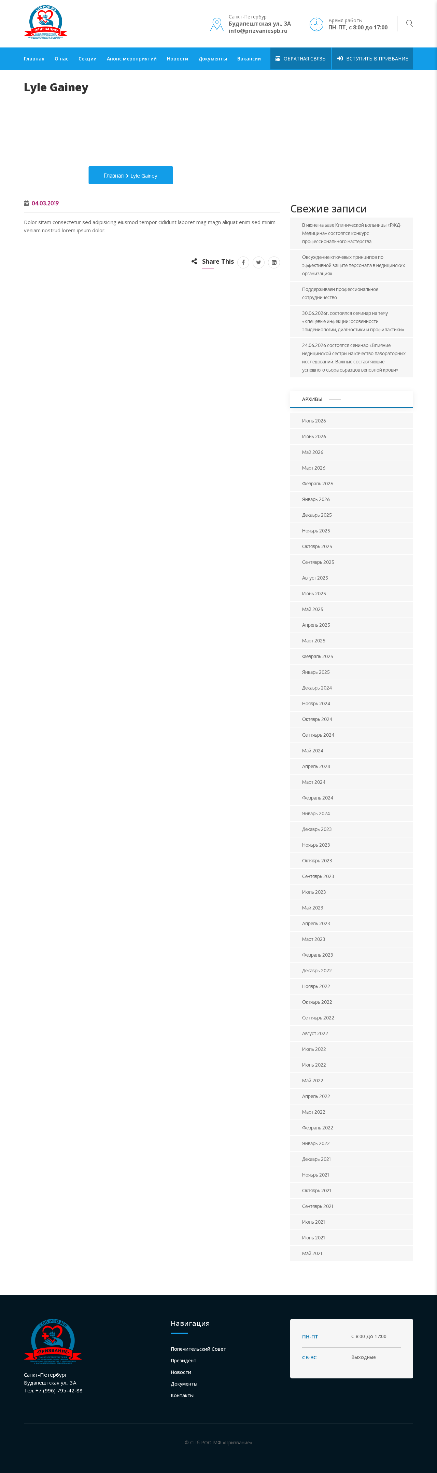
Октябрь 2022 (317, 1002)
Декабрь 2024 (317, 688)
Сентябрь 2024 (318, 735)
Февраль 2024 (317, 798)
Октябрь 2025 (317, 546)
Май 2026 (312, 452)
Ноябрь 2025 (316, 531)
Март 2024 (313, 782)
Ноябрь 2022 (316, 986)
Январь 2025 (316, 672)
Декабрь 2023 (317, 829)
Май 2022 (312, 1080)
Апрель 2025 (316, 625)
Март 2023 (313, 939)
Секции (88, 58)
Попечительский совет (198, 1349)
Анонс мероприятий (132, 58)
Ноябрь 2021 (315, 1175)
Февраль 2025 (317, 656)
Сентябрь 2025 (318, 562)
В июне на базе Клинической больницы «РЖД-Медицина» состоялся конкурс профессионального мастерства (351, 233)
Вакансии (249, 58)
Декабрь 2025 (317, 515)
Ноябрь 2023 (316, 845)
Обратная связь (304, 58)
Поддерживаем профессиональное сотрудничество (340, 293)
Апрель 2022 (316, 1096)
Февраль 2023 (317, 955)
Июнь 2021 (313, 1237)
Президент (183, 1360)
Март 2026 (313, 468)
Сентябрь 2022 (318, 1018)
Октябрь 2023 (317, 860)
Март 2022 (313, 1112)
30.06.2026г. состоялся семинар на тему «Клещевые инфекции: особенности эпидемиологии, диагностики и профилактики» (353, 321)
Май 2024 (312, 750)
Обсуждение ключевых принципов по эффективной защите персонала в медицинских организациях (353, 265)
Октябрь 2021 (316, 1190)
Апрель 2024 (316, 766)
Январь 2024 (316, 813)
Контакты (182, 1395)
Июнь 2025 (314, 593)
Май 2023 (312, 908)
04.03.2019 (45, 203)
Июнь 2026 (314, 436)
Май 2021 (312, 1253)
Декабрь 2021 (316, 1159)
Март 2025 (313, 640)
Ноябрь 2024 (316, 703)
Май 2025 (312, 609)
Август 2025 (315, 578)
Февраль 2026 (317, 483)
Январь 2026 (316, 499)
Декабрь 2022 (317, 970)
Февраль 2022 (317, 1127)
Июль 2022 (314, 1049)
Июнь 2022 (314, 1065)
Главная (34, 58)
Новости (177, 58)
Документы (212, 58)
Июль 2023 (314, 892)
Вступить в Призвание (376, 58)
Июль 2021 (313, 1222)
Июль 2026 (314, 421)
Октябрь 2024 (317, 719)
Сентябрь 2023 (318, 876)
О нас (61, 58)
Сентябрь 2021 (317, 1206)
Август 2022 (315, 1033)
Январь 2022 (316, 1143)
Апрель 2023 (316, 923)
